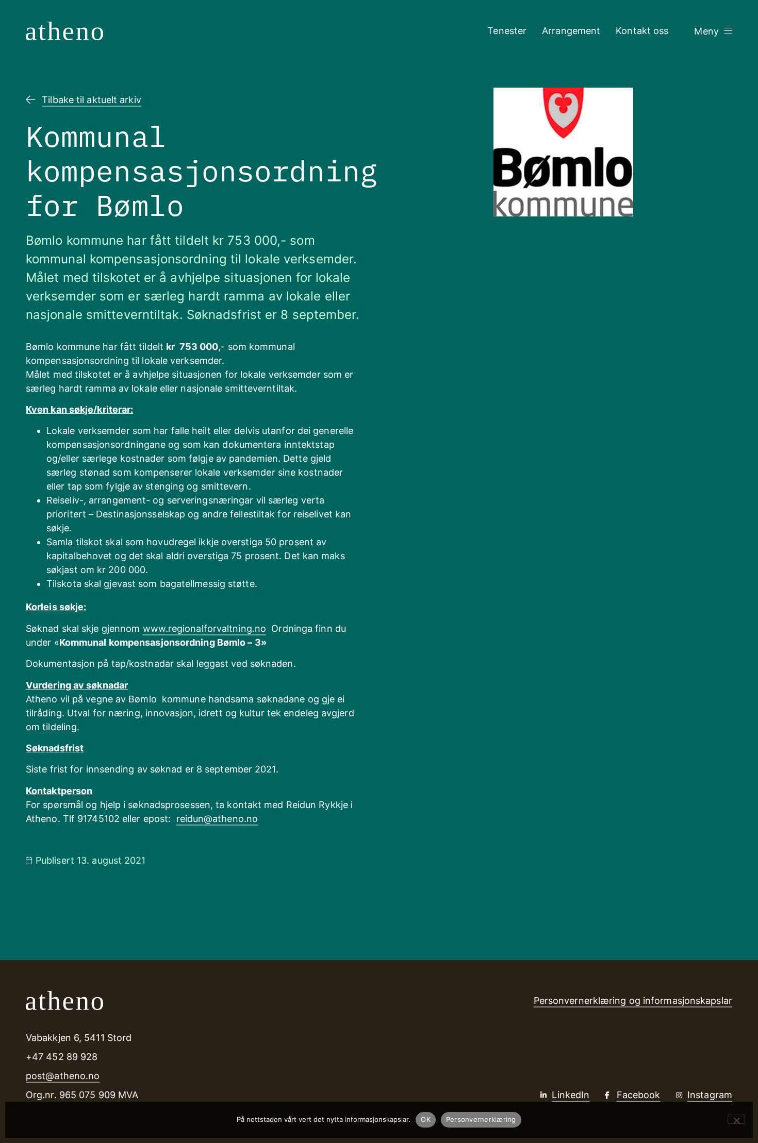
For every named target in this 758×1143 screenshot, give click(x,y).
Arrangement (571, 30)
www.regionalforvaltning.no (205, 628)
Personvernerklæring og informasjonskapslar (633, 1000)
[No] (736, 1119)
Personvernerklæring (481, 1119)
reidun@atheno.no (217, 818)
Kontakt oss (642, 30)
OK (426, 1119)
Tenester (506, 30)
